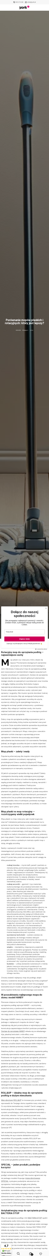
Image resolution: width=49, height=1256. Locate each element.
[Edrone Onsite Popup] (24, 628)
